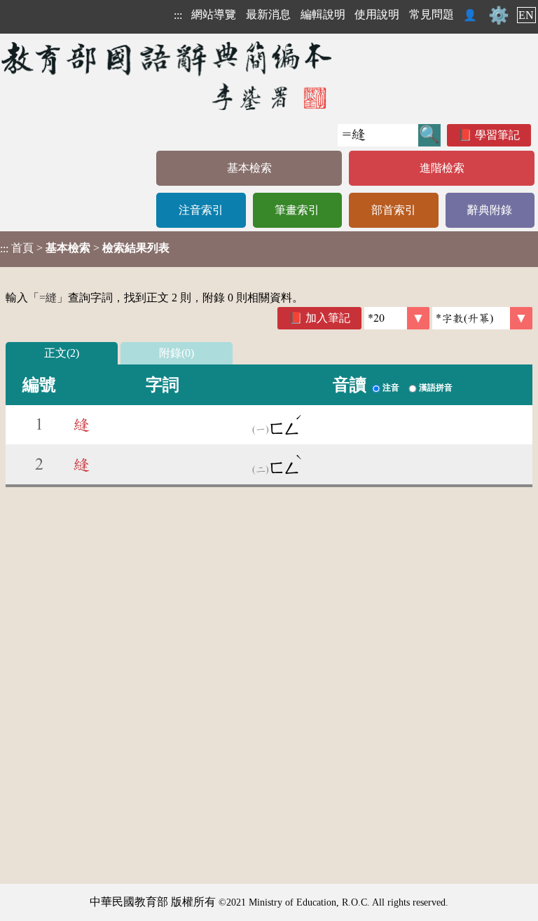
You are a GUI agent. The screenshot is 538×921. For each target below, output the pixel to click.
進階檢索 (442, 168)
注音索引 (201, 210)
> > (85, 248)
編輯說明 (323, 14)
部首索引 (393, 210)
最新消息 (268, 14)
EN (526, 15)
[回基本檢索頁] (168, 75)
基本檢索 (249, 168)
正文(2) (61, 353)
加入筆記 (327, 318)
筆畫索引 (297, 210)
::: (178, 15)
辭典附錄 (489, 210)
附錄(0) (176, 353)
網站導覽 (213, 14)
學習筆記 (497, 135)
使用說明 (376, 14)
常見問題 (431, 14)
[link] (482, 318)
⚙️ (498, 15)
